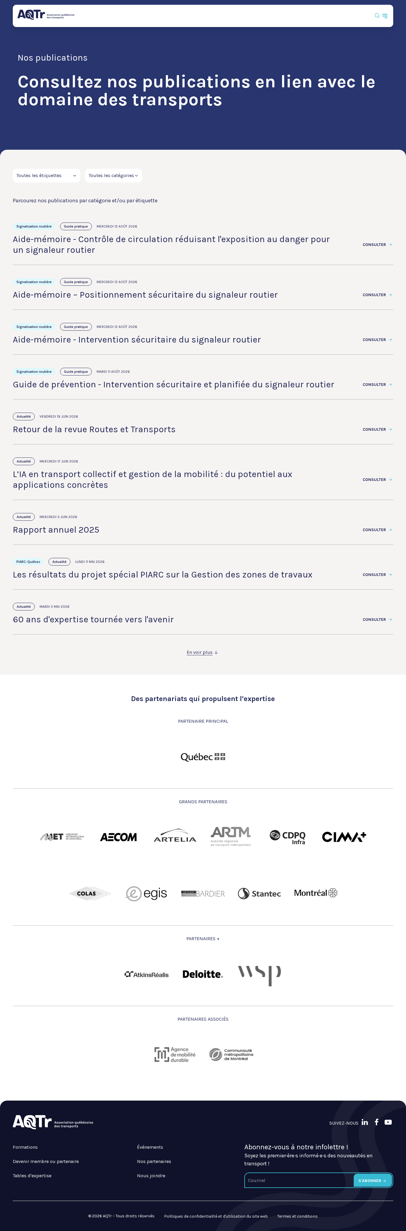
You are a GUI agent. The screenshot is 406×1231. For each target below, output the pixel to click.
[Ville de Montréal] (316, 893)
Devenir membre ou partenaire (46, 1161)
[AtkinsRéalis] (146, 974)
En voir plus (200, 652)
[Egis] (146, 893)
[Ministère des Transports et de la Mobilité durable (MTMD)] (203, 756)
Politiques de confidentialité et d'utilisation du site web (216, 1216)
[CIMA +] (344, 837)
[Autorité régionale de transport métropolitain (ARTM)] (231, 837)
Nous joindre (151, 1175)
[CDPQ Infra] (287, 837)
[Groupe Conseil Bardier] (203, 893)
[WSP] (259, 974)
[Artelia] (174, 837)
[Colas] (90, 893)
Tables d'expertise (32, 1175)
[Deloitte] (203, 974)
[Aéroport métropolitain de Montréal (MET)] (62, 837)
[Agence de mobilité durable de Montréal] (174, 1054)
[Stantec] (259, 893)
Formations (25, 1147)
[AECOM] (118, 837)
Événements (150, 1147)
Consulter (375, 244)
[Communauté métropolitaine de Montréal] (231, 1054)
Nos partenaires (154, 1161)
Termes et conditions (297, 1216)
